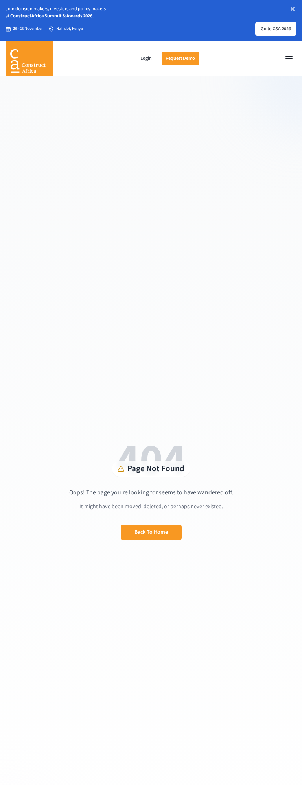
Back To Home (151, 532)
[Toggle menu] (289, 58)
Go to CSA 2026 (276, 28)
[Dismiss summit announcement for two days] (292, 9)
